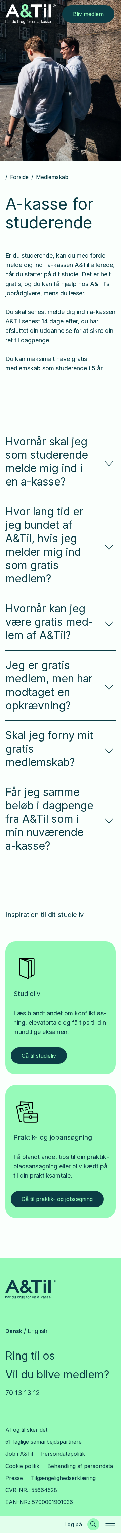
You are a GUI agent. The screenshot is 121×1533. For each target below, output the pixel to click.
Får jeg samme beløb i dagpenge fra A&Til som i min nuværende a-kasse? (49, 818)
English (37, 1330)
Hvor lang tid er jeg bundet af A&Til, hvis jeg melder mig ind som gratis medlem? (44, 545)
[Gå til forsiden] (30, 14)
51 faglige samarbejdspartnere (43, 1441)
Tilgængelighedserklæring (63, 1478)
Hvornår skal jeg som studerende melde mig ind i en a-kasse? (46, 461)
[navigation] (110, 1524)
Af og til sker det (26, 1429)
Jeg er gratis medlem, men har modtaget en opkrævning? (49, 685)
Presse (14, 1478)
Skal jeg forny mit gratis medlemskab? (49, 749)
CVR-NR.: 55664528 (31, 1490)
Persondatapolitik (63, 1453)
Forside (19, 177)
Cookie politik (22, 1466)
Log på (73, 1524)
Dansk (13, 1331)
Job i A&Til (19, 1453)
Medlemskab (52, 177)
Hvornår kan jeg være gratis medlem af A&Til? (49, 622)
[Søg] (93, 1524)
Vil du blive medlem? (57, 1374)
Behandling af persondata (80, 1466)
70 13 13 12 (22, 1393)
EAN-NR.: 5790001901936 (39, 1502)
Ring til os (30, 1355)
